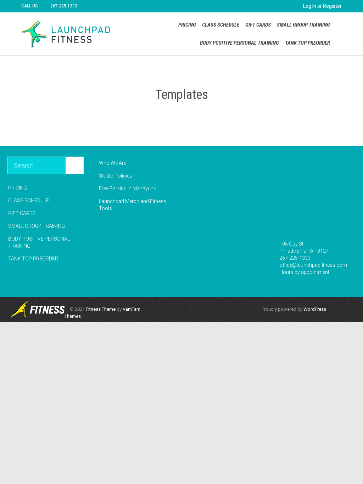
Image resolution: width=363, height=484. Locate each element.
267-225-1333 (295, 258)
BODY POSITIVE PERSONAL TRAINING (39, 242)
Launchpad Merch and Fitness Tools (132, 204)
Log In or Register (322, 6)
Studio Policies (115, 176)
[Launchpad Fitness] (65, 34)
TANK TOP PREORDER (33, 258)
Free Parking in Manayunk (127, 188)
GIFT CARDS (22, 213)
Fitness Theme (101, 309)
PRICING (17, 188)
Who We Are (112, 163)
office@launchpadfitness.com (313, 265)
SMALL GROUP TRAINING (36, 226)
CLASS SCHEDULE (28, 200)
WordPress (314, 309)
